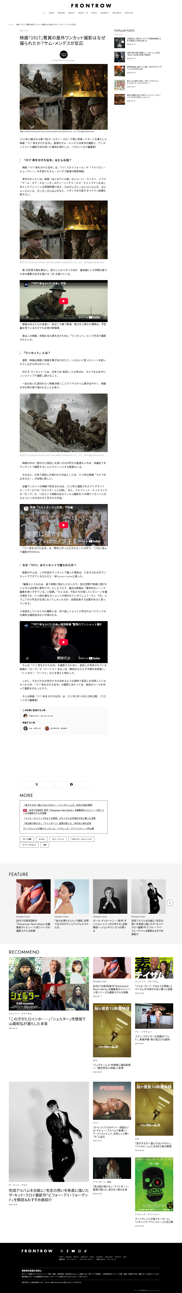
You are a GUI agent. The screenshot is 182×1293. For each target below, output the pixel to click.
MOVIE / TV (83, 13)
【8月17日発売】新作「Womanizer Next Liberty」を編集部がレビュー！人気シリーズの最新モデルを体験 (63, 812)
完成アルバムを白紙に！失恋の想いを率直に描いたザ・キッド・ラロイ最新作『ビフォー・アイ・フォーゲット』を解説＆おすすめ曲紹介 (147, 927)
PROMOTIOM (23, 916)
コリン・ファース (58, 839)
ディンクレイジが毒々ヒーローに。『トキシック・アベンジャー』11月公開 (58, 828)
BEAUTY (71, 13)
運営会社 (62, 1259)
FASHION (61, 13)
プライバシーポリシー (86, 1259)
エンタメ (42, 839)
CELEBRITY (104, 13)
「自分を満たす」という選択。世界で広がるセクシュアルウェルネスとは (72, 924)
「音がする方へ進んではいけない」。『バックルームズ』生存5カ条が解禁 (57, 805)
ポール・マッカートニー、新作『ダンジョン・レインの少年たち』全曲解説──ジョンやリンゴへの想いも (110, 926)
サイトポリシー (72, 1259)
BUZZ (125, 1257)
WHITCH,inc (144, 1290)
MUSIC (94, 13)
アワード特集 (27, 839)
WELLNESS (117, 13)
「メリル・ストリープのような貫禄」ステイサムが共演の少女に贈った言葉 (59, 818)
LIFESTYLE (129, 13)
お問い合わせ (100, 1259)
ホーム (11, 24)
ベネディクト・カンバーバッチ (81, 187)
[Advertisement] (64, 757)
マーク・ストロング (48, 191)
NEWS (51, 13)
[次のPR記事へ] (170, 903)
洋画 (44, 845)
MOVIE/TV (84, 1257)
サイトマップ (111, 1259)
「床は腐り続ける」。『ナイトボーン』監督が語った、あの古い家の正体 (57, 823)
